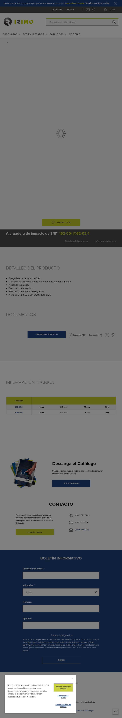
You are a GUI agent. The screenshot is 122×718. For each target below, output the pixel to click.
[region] (40, 694)
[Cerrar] (72, 678)
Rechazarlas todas (63, 696)
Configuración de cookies (63, 705)
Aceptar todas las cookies (63, 687)
